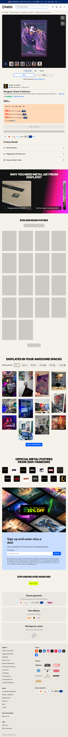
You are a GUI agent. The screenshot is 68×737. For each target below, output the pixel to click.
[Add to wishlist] (63, 18)
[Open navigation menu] (64, 7)
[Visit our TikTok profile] (40, 651)
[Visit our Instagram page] (48, 651)
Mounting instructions (8, 666)
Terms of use (6, 660)
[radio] (28, 70)
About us (4, 701)
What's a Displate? (7, 694)
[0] (53, 7)
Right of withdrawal (8, 663)
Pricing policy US (7, 679)
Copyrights (5, 673)
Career (4, 707)
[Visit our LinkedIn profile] (44, 651)
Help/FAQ (5, 657)
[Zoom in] (63, 23)
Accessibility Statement (9, 691)
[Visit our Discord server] (59, 651)
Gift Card (5, 725)
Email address (10, 550)
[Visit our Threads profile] (63, 651)
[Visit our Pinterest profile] (56, 651)
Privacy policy (10, 560)
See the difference (39, 79)
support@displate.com (31, 564)
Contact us (5, 670)
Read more (61, 94)
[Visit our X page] (52, 651)
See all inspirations (34, 444)
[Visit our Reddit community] (36, 651)
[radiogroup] (34, 70)
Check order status (7, 650)
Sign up (57, 553)
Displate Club (6, 698)
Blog (3, 704)
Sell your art (5, 716)
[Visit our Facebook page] (36, 655)
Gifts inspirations (7, 728)
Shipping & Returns (8, 654)
